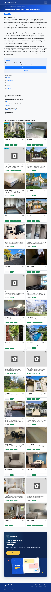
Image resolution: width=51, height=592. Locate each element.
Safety (36, 586)
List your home (25, 67)
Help (45, 586)
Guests (40, 584)
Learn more (25, 70)
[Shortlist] (23, 123)
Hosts (36, 584)
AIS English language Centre (11, 108)
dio (6, 101)
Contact (45, 584)
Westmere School (9, 112)
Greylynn (8, 85)
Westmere (8, 88)
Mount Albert (9, 97)
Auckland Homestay (11, 6)
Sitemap (40, 586)
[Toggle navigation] (45, 2)
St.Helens (8, 105)
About (32, 584)
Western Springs (9, 80)
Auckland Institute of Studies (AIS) (13, 95)
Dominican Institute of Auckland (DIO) (14, 99)
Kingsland (8, 77)
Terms (32, 586)
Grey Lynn (8, 83)
